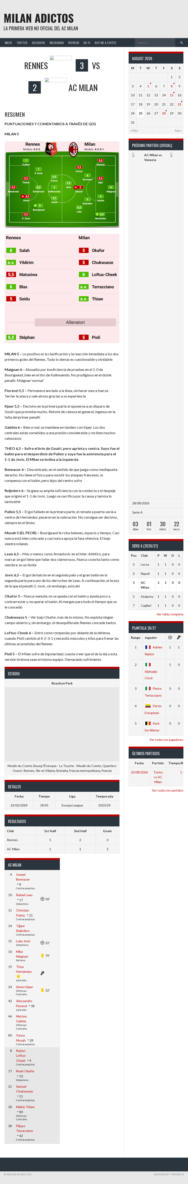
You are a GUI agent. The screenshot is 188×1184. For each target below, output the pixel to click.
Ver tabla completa (170, 614)
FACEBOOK (38, 42)
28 (164, 113)
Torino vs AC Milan (158, 777)
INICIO (8, 42)
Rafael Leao (24, 895)
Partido (158, 763)
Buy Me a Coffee (105, 42)
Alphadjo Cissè (151, 675)
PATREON (73, 42)
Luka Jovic (23, 941)
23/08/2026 (139, 772)
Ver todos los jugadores (166, 740)
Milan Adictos (39, 18)
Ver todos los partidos (167, 790)
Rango (136, 637)
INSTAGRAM (57, 42)
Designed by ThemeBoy (169, 1174)
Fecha (139, 763)
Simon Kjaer (24, 987)
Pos (134, 555)
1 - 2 (183, 772)
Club (144, 555)
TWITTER (22, 42)
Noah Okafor (25, 1071)
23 (179, 104)
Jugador (151, 637)
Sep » (178, 130)
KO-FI (86, 42)
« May (134, 130)
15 (172, 95)
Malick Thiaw (25, 1107)
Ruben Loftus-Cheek (21, 1055)
